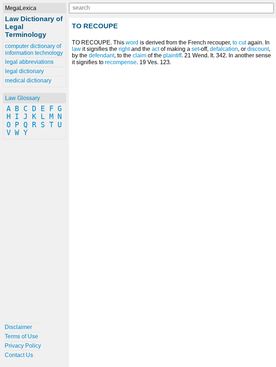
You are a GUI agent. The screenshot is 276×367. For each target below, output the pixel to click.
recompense (121, 62)
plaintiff (172, 55)
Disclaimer (18, 327)
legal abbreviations (29, 62)
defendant (101, 55)
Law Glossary (22, 98)
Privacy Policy (23, 346)
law (76, 49)
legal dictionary (24, 71)
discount (258, 49)
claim (139, 55)
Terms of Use (21, 336)
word (132, 42)
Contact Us (19, 355)
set (195, 49)
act (155, 49)
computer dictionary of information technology (34, 49)
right (124, 49)
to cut (239, 42)
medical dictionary (28, 80)
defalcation (224, 49)
